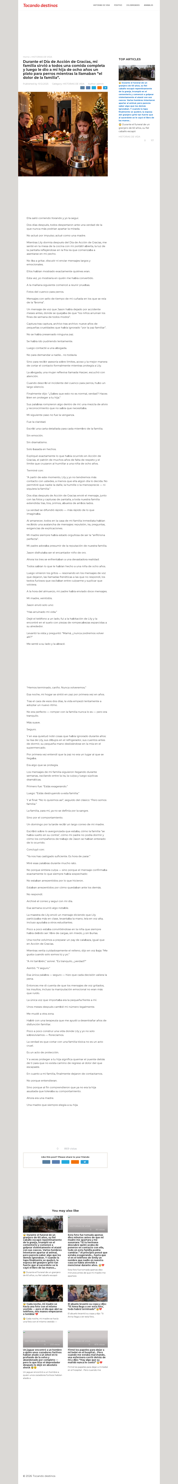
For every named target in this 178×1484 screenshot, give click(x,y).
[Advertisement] (89, 31)
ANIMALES (148, 5)
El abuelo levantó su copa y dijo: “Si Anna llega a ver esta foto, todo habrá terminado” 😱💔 (87, 1307)
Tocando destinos (40, 5)
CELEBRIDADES (133, 5)
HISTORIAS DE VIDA (101, 5)
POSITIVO (118, 5)
